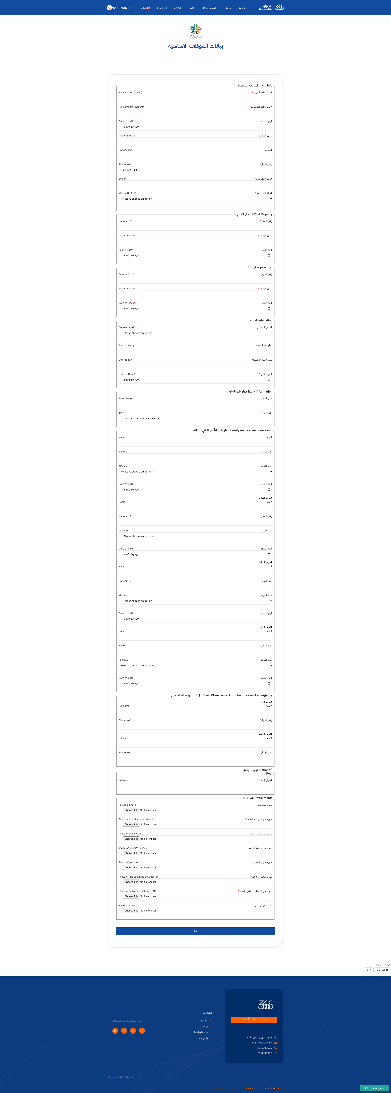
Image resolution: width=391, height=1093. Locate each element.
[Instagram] (124, 1031)
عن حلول (227, 8)
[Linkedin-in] (115, 1031)
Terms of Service (271, 1088)
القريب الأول (266, 701)
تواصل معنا (162, 8)
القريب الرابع (265, 627)
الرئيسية (242, 8)
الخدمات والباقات (208, 8)
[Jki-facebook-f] (142, 1031)
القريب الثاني (265, 497)
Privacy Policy (252, 1088)
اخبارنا (191, 8)
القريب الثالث (265, 562)
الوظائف (177, 8)
